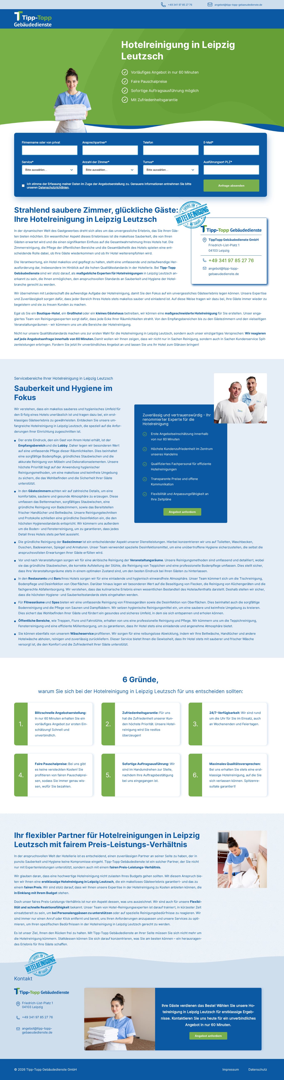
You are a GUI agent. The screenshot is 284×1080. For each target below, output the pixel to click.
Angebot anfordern (182, 512)
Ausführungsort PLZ (218, 162)
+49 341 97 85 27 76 (180, 4)
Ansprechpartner (94, 142)
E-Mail (208, 142)
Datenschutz (257, 1069)
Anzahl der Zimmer (95, 162)
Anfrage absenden (231, 185)
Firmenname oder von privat (41, 142)
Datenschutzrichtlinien (53, 187)
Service (27, 162)
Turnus (148, 162)
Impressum (230, 1069)
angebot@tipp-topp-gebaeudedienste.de (238, 4)
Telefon (148, 142)
